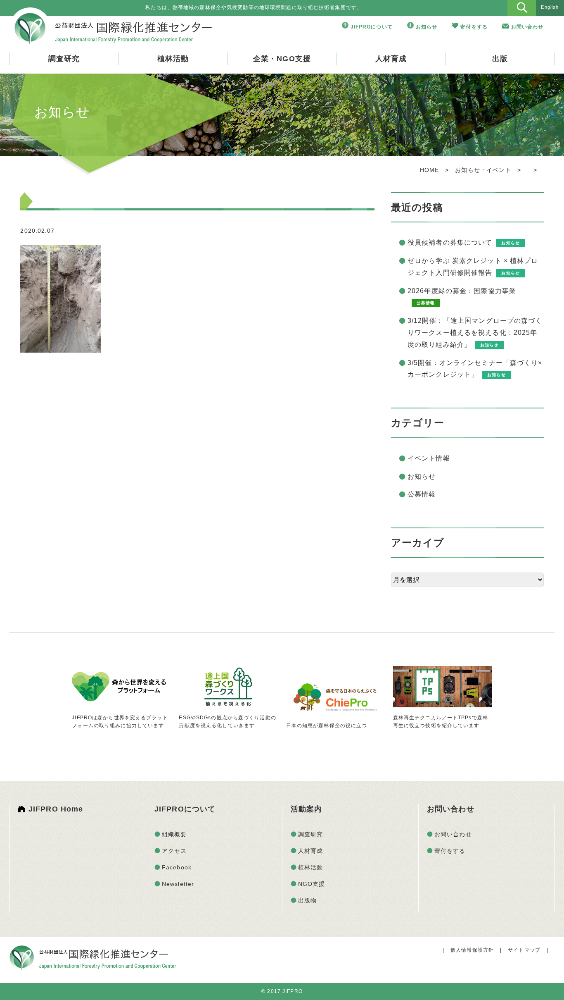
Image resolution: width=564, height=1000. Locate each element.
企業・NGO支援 (282, 59)
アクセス (174, 850)
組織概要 (174, 834)
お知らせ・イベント (483, 170)
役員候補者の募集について (450, 242)
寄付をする (474, 27)
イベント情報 (429, 458)
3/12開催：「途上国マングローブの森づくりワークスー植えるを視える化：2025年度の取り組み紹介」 (475, 332)
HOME (429, 170)
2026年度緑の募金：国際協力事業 (462, 290)
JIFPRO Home (55, 809)
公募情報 (422, 494)
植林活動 (173, 59)
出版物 (307, 900)
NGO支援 (311, 884)
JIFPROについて (372, 27)
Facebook (177, 867)
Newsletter (178, 884)
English (550, 7)
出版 (500, 59)
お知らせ (426, 27)
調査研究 (64, 59)
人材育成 (391, 59)
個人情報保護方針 (472, 950)
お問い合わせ (527, 27)
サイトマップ (524, 950)
